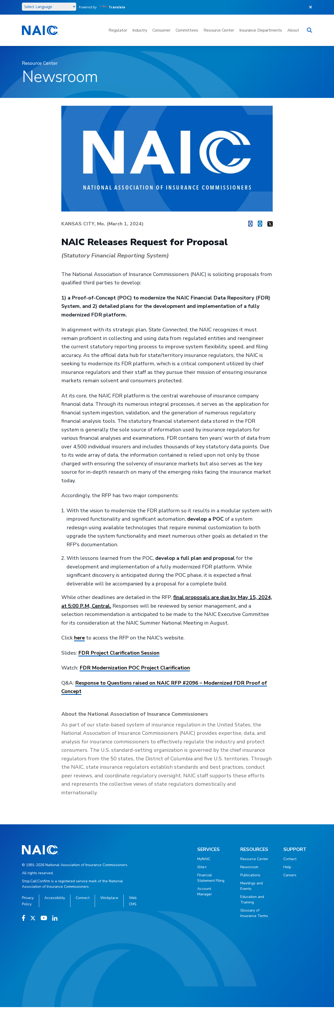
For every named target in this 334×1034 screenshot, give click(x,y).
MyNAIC (203, 858)
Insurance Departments (260, 30)
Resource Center (219, 30)
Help (287, 867)
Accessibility (54, 897)
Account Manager (204, 891)
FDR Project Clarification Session (118, 652)
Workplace (109, 897)
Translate (117, 7)
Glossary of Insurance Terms (254, 913)
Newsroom (249, 867)
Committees (187, 30)
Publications (250, 875)
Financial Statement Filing (210, 878)
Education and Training (252, 899)
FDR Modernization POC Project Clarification (135, 667)
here (79, 637)
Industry (139, 30)
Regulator (118, 30)
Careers (289, 875)
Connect (83, 897)
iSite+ (202, 867)
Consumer (161, 30)
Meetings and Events (251, 886)
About (293, 30)
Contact (289, 858)
